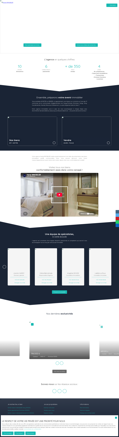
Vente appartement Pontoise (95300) (19, 410)
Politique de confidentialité (87, 413)
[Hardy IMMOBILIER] (10, 5)
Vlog (78, 5)
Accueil (33, 5)
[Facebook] (54, 391)
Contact (87, 5)
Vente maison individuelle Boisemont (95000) (21, 413)
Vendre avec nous (49, 410)
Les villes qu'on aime (58, 5)
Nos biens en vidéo (70, 5)
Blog (82, 5)
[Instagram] (59, 391)
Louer (49, 5)
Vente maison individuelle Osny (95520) (19, 407)
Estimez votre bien (49, 407)
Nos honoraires (84, 407)
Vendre (44, 5)
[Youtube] (65, 391)
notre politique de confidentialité (32, 429)
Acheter (38, 5)
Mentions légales (85, 410)
